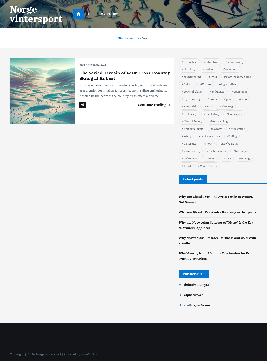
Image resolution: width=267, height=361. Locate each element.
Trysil (187, 166)
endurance (217, 91)
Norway (217, 129)
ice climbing (225, 106)
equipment (240, 91)
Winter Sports (208, 166)
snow (208, 143)
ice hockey (190, 114)
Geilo (243, 99)
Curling (206, 84)
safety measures (210, 136)
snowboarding (229, 143)
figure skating (192, 99)
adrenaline (190, 62)
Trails (227, 158)
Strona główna (128, 38)
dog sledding (228, 84)
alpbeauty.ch (193, 295)
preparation (238, 129)
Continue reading (152, 104)
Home (91, 14)
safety (187, 136)
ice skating (212, 114)
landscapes (235, 114)
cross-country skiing (238, 77)
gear (228, 99)
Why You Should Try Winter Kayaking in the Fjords (217, 212)
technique (241, 151)
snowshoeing (192, 151)
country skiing (192, 77)
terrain (210, 158)
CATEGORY (109, 14)
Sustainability (217, 151)
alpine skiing (235, 62)
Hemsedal (190, 106)
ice (207, 106)
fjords (213, 99)
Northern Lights (193, 129)
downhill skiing (193, 91)
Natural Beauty (193, 121)
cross (213, 77)
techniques (190, 158)
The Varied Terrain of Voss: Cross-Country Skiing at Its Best (124, 75)
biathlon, (189, 69)
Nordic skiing (219, 121)
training (245, 158)
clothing (209, 69)
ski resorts (190, 143)
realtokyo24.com (197, 305)
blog (82, 64)
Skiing (233, 136)
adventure (212, 62)
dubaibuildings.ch (197, 284)
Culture (188, 84)
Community (230, 69)
